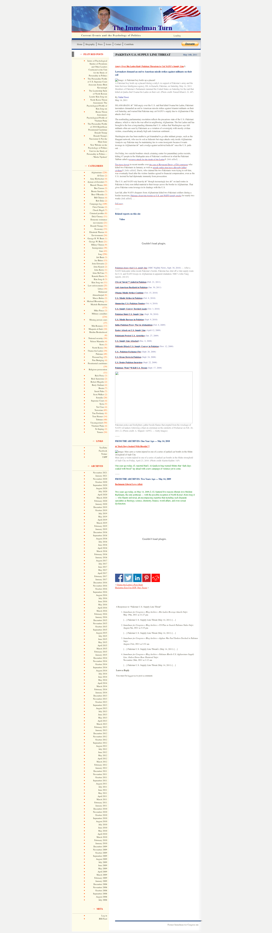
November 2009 (100, 849)
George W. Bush (96, 241)
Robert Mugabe (97, 381)
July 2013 (103, 711)
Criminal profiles (97, 213)
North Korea (97, 347)
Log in (104, 915)
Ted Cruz (100, 407)
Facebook (103, 450)
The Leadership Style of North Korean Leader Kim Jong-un (98, 93)
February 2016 (100, 614)
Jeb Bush (100, 257)
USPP (104, 457)
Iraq (100, 254)
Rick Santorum (97, 378)
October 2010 (101, 815)
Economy (99, 229)
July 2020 (103, 491)
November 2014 (100, 661)
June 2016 (102, 601)
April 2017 (102, 573)
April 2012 (102, 758)
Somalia (99, 397)
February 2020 (100, 500)
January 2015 (101, 654)
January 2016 (101, 617)
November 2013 (100, 698)
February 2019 (100, 526)
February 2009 (100, 877)
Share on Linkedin (137, 578)
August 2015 (101, 632)
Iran (101, 251)
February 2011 (100, 802)
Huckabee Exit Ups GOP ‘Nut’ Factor (131, 587)
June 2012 (102, 752)
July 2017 (103, 563)
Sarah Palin (99, 391)
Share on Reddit (156, 578)
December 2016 (100, 582)
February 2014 (100, 689)
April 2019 (102, 519)
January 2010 (101, 843)
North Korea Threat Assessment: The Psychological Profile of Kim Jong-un (97, 104)
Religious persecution (98, 369)
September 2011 (100, 780)
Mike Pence (99, 310)
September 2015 (100, 629)
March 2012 (102, 761)
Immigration (97, 247)
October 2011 (101, 777)
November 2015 (100, 623)
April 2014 (102, 683)
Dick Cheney (97, 216)
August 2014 (101, 670)
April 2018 (102, 548)
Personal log (97, 357)
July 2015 (103, 636)
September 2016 (100, 592)
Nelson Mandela (97, 341)
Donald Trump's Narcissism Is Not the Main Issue (98, 138)
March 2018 (102, 551)
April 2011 (102, 796)
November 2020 (100, 478)
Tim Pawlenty (98, 413)
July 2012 (103, 749)
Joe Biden (99, 260)
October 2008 (101, 890)
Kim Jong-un (97, 282)
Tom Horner (97, 416)
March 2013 (102, 723)
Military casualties (99, 313)
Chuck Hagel (98, 210)
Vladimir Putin (97, 425)
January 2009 (101, 881)
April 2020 (102, 494)
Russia (101, 388)
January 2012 (101, 767)
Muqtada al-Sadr (96, 329)
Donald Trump (96, 225)
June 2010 (102, 827)
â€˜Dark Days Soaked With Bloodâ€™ (132, 446)
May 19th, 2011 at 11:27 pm (135, 614)
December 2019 (100, 507)
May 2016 (102, 604)
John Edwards (98, 263)
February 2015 (100, 651)
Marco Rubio (98, 298)
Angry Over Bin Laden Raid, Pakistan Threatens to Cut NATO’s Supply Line (149, 66)
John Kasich (99, 266)
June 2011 (102, 789)
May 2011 (102, 793)
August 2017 (101, 560)
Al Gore (100, 175)
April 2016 (102, 607)
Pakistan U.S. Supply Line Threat (143, 54)
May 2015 (102, 642)
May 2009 (102, 868)
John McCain (98, 273)
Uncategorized (96, 422)
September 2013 (100, 705)
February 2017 (100, 576)
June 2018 (102, 544)
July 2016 (103, 598)
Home (79, 44)
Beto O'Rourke (97, 194)
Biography (90, 44)
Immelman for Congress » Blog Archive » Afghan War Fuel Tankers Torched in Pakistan (160, 638)
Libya (100, 288)
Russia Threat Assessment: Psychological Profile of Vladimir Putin (97, 116)
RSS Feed (103, 918)
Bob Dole (100, 200)
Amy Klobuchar (97, 178)
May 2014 (102, 679)
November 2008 (100, 887)
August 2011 (101, 783)
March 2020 (102, 497)
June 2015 (102, 639)
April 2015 (102, 645)
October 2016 (101, 588)
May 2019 (102, 516)
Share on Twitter (128, 578)
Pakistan (99, 353)
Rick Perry (99, 375)
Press (100, 44)
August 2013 (101, 708)
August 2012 (101, 745)
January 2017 (101, 579)
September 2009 (100, 855)
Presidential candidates (97, 363)
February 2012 (100, 764)
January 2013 (101, 730)
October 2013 (101, 701)
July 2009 (103, 862)
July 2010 (103, 824)
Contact (118, 44)
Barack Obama (96, 185)
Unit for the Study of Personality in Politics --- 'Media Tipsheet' (97, 154)
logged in (132, 675)
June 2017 (102, 566)
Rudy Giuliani (98, 385)
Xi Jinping (99, 429)
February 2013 (100, 727)
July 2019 (103, 513)
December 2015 (100, 620)
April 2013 (102, 720)
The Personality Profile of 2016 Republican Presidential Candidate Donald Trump (97, 128)
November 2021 (100, 472)
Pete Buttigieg (98, 360)
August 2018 (101, 538)
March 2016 (102, 610)
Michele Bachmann (99, 304)
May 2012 (102, 755)
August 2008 (101, 896)
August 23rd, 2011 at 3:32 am (136, 643)
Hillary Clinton (97, 244)
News (101, 344)
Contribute (129, 44)
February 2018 (100, 554)
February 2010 (100, 840)
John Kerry (99, 269)
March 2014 (102, 686)
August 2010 (101, 821)
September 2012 (100, 742)
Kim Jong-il (99, 279)
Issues (108, 44)
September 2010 (100, 818)
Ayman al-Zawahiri (96, 181)
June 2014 (102, 676)
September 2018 (100, 535)
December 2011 (100, 771)
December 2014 (100, 658)
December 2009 (100, 846)
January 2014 (101, 692)
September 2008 (100, 893)
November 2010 (100, 811)
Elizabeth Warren (96, 232)
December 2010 (100, 808)
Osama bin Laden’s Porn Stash (130, 584)
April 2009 (102, 871)
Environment (97, 235)
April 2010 (102, 833)
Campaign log (96, 203)
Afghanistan (96, 172)
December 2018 (100, 532)
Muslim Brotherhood (98, 332)
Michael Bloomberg (95, 301)
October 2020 (101, 482)
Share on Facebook (119, 578)
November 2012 (100, 736)
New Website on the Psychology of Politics (97, 146)
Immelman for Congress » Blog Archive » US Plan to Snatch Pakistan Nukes (155, 625)
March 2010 (102, 837)
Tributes (99, 419)
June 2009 (102, 865)
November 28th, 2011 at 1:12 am (137, 660)
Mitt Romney (97, 325)
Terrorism (99, 410)
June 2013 (102, 714)
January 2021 (101, 475)
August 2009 (101, 859)
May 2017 (102, 570)
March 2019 (102, 522)
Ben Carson (99, 188)
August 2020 (101, 488)
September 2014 (100, 667)
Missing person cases (98, 319)
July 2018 (103, 541)
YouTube (103, 447)
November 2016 (100, 585)
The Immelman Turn (142, 27)
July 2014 (103, 673)
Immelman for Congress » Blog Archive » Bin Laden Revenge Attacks (152, 611)
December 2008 (100, 884)
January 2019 (101, 529)
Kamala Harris (98, 276)
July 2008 (103, 899)
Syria (102, 403)
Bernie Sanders (97, 191)
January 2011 (101, 805)
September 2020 (100, 485)
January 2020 (101, 504)
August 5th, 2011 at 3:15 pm (135, 627)
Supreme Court (97, 400)
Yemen (100, 432)
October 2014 (101, 664)
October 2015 (101, 626)
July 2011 (103, 786)
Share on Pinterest (146, 578)
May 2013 (102, 717)
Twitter (104, 453)
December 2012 (100, 733)
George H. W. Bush (96, 238)
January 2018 (101, 557)
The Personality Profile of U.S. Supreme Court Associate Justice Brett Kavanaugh (97, 83)
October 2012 (101, 739)
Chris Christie (98, 207)
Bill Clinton (99, 197)
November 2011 (100, 774)
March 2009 (102, 874)
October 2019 (101, 510)
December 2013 (100, 695)
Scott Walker (98, 394)
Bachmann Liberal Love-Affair (129, 484)
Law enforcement (95, 285)
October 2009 (101, 852)
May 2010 (102, 830)
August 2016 (101, 595)
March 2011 (102, 799)
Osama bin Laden (95, 350)
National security (95, 338)
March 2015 (102, 648)
